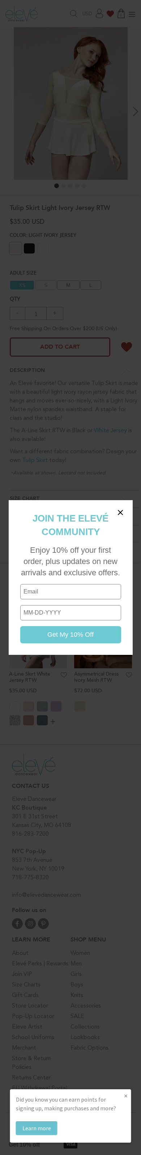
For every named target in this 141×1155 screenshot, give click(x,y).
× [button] (126, 1095)
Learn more (36, 1128)
